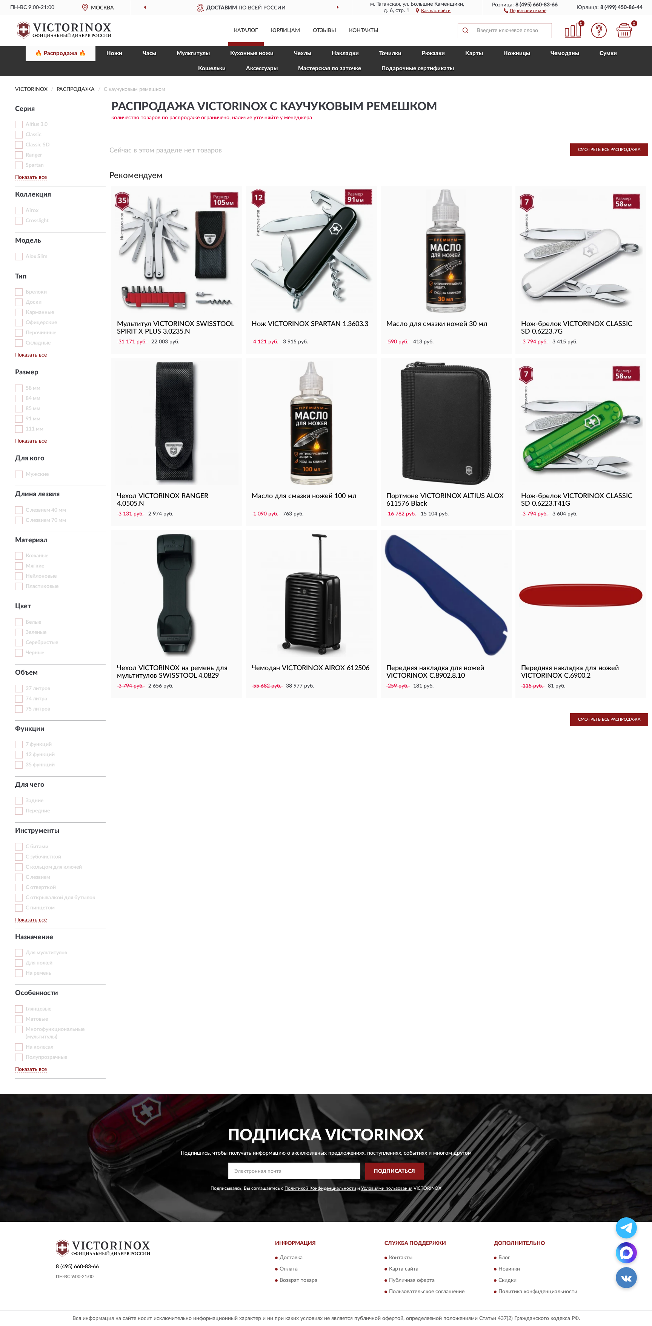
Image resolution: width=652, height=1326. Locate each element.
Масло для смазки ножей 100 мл (304, 496)
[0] (624, 30)
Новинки (509, 1269)
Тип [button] (20, 276)
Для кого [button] (29, 458)
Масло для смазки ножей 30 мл (436, 324)
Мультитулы (193, 53)
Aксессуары (262, 68)
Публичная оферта (412, 1280)
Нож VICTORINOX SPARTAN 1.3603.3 (310, 324)
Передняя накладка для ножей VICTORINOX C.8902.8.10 (435, 672)
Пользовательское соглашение (426, 1292)
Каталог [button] (246, 30)
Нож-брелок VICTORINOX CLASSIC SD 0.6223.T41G (576, 500)
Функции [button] (30, 729)
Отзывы (324, 30)
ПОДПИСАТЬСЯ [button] (394, 1171)
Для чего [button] (29, 784)
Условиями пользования (386, 1188)
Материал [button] (31, 540)
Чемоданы (565, 53)
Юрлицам (285, 30)
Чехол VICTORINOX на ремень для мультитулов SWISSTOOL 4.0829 (172, 672)
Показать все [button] (31, 177)
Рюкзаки (433, 53)
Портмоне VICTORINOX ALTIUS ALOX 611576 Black (445, 500)
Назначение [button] (34, 937)
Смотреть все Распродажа (609, 150)
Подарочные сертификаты (417, 68)
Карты (474, 53)
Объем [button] (26, 672)
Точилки (390, 53)
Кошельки (212, 68)
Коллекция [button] (33, 194)
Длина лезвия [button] (37, 494)
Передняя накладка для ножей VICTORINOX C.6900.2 (570, 672)
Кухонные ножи (252, 53)
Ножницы (516, 53)
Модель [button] (28, 240)
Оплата (289, 1269)
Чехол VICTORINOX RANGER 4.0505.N (162, 500)
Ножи (114, 53)
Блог (504, 1258)
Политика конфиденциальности (537, 1292)
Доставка (291, 1258)
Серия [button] (25, 109)
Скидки (507, 1280)
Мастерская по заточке (329, 68)
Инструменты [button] (37, 831)
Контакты (363, 30)
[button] (525, 10)
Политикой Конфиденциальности (320, 1188)
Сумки (608, 53)
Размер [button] (26, 372)
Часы (149, 53)
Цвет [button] (23, 606)
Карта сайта (403, 1269)
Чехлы (302, 53)
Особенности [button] (36, 993)
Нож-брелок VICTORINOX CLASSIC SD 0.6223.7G (576, 328)
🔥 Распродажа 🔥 (60, 53)
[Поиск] (465, 30)
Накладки (345, 53)
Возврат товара (298, 1280)
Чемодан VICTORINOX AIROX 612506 (310, 668)
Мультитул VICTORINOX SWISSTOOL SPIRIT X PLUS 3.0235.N (175, 328)
